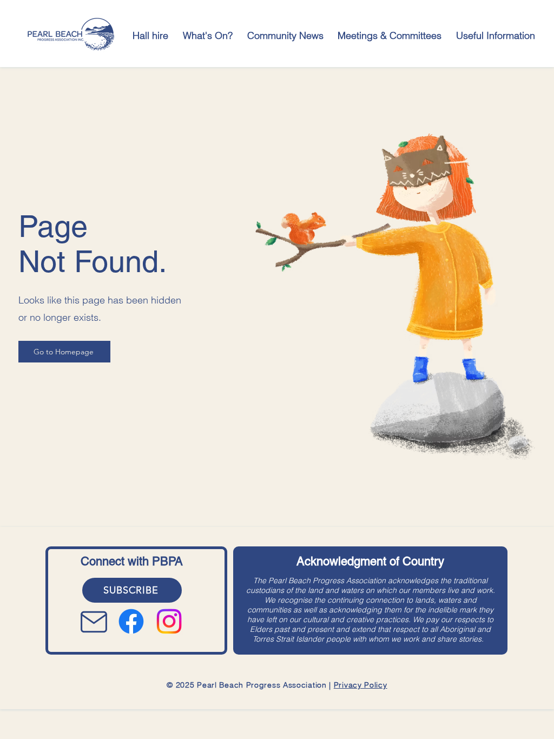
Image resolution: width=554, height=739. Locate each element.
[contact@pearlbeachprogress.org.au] (95, 622)
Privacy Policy (360, 685)
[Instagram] (169, 621)
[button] (208, 35)
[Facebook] (131, 621)
